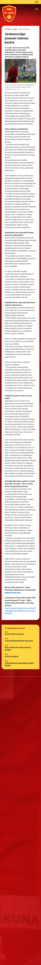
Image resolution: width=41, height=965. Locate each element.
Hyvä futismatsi (11, 657)
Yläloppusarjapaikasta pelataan (19, 641)
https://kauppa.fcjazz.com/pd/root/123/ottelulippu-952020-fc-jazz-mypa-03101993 (20, 610)
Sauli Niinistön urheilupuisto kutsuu (18, 649)
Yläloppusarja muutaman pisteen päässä (19, 664)
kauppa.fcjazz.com (12, 592)
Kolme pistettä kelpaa (14, 634)
